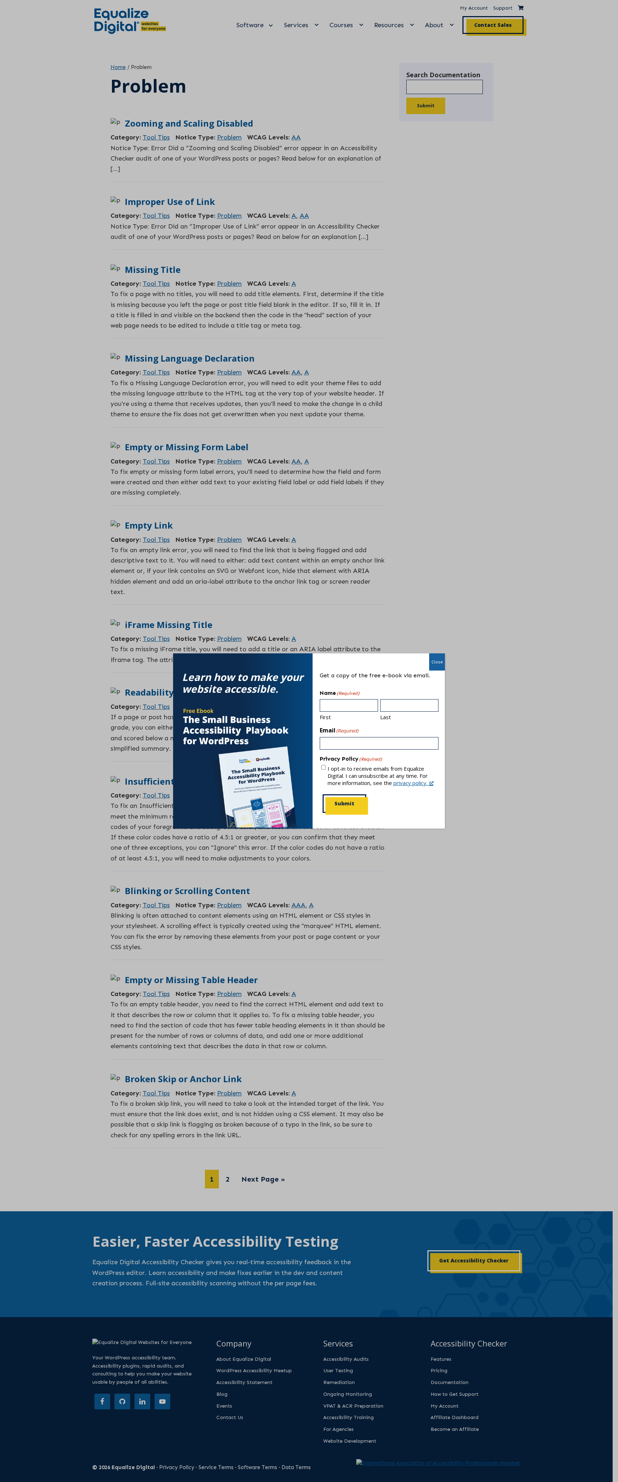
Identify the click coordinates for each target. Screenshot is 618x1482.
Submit (344, 803)
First (325, 717)
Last (385, 717)
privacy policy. (410, 782)
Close (437, 661)
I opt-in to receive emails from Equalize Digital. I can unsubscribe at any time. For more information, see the (378, 775)
